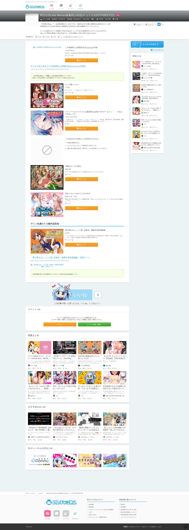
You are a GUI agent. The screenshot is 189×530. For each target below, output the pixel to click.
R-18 (39, 37)
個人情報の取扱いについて (128, 512)
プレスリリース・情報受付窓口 (97, 517)
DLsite (47, 37)
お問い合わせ (92, 514)
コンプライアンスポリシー (128, 517)
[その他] (162, 24)
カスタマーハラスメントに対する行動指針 (100, 509)
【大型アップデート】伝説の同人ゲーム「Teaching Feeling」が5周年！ (64, 358)
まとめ (40, 493)
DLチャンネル (35, 7)
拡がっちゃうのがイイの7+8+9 (77, 193)
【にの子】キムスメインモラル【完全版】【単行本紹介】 (114, 357)
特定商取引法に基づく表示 (128, 509)
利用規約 (91, 507)
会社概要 (91, 504)
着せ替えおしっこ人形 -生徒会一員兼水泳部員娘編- (85, 230)
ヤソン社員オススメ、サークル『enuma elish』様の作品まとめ (39, 358)
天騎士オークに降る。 (74, 166)
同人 (55, 37)
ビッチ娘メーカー (72, 84)
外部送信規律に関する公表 (128, 514)
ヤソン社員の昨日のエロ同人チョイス (72, 37)
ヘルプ (90, 512)
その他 (116, 19)
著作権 (123, 504)
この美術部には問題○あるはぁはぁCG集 (81, 47)
